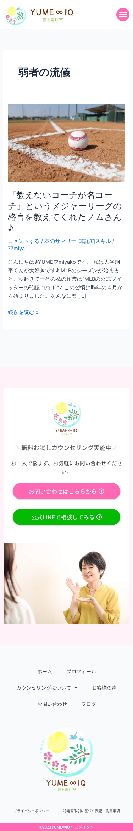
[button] (123, 14)
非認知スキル (95, 241)
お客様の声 (104, 687)
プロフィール (81, 671)
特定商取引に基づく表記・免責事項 (91, 810)
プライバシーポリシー (31, 810)
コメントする (24, 241)
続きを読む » (23, 312)
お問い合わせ (52, 703)
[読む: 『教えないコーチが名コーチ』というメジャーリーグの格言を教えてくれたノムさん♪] (66, 143)
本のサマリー (60, 241)
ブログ (88, 703)
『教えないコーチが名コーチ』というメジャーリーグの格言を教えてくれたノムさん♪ (65, 211)
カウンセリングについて (43, 687)
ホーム (44, 671)
